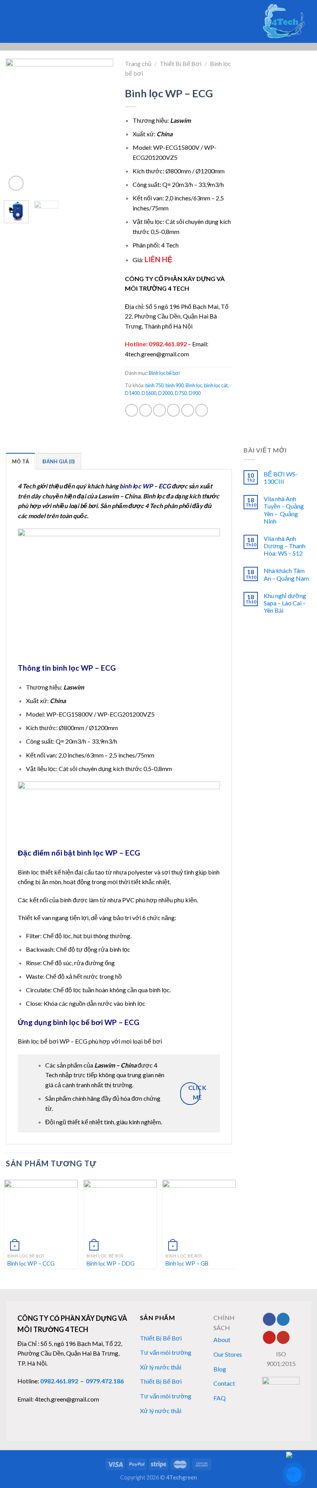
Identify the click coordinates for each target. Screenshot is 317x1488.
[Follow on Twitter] (283, 1319)
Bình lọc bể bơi (164, 373)
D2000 (165, 393)
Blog (219, 1369)
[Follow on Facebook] (269, 1319)
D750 (181, 393)
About (221, 1339)
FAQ (219, 1398)
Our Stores (227, 1354)
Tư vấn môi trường (165, 1352)
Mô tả (20, 461)
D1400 (132, 393)
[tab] (20, 461)
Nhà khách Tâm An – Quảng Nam (286, 574)
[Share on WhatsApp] (131, 410)
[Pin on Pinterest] (187, 410)
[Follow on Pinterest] (269, 1337)
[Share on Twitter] (159, 410)
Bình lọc (194, 385)
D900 (195, 393)
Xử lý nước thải (160, 1367)
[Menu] (21, 21)
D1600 (148, 393)
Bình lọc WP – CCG (31, 1263)
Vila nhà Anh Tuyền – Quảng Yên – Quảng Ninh (284, 510)
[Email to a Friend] (173, 410)
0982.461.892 (168, 343)
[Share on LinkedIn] (201, 410)
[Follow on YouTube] (283, 1337)
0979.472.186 (105, 1381)
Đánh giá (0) (59, 461)
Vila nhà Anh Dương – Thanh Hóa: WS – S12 (284, 546)
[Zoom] (16, 183)
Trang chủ (138, 63)
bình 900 (174, 385)
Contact (224, 1383)
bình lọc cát (216, 385)
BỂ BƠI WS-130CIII (281, 477)
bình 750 (154, 385)
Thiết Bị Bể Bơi (180, 63)
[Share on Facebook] (145, 410)
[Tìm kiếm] (9, 21)
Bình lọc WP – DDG (111, 1263)
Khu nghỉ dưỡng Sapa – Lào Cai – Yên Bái (285, 603)
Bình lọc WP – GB (186, 1263)
